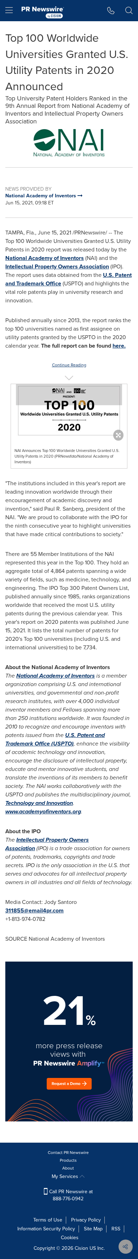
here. (119, 346)
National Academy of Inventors (44, 258)
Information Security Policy (46, 1228)
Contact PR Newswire (68, 1152)
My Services (66, 1176)
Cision (81, 1248)
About (68, 1168)
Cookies (70, 1237)
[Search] (129, 10)
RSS (115, 1228)
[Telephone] (111, 10)
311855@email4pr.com (34, 910)
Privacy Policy (86, 1220)
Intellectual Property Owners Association (57, 266)
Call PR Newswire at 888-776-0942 (70, 1195)
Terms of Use (47, 1220)
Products (68, 1160)
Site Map (93, 1228)
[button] (69, 143)
